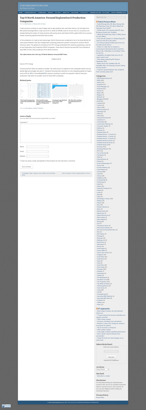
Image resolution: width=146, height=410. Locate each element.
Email (22, 151)
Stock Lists (84, 12)
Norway (99, 221)
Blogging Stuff (101, 99)
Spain (99, 261)
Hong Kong (100, 182)
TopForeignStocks (102, 286)
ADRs (98, 80)
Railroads (100, 238)
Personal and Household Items (106, 230)
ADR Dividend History (103, 78)
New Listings (101, 217)
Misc (98, 205)
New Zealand (101, 219)
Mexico (99, 203)
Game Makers (101, 169)
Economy (99, 147)
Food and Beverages (103, 163)
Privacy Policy (100, 397)
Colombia (100, 120)
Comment (35, 108)
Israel (99, 192)
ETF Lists (58, 12)
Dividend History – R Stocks (105, 138)
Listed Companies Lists (118, 12)
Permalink (40, 108)
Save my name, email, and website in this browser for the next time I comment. (48, 161)
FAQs (98, 157)
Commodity (100, 122)
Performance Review (103, 228)
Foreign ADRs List (30, 12)
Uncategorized (101, 294)
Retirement (100, 244)
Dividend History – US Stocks (99, 12)
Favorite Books (101, 159)
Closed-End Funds (102, 118)
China (98, 116)
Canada (99, 103)
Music (99, 209)
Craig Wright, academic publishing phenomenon (111, 332)
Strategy (99, 269)
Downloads (42, 12)
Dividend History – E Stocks (105, 136)
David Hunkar (28, 24)
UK (98, 292)
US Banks (100, 300)
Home (20, 12)
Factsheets (100, 155)
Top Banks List (101, 279)
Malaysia (99, 201)
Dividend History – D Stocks (105, 134)
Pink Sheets (100, 234)
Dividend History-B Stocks (105, 142)
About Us (66, 12)
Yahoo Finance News (107, 22)
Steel (98, 263)
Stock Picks (100, 265)
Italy (98, 194)
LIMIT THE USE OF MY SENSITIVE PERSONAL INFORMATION (81, 402)
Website (22, 156)
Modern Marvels (102, 207)
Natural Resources (102, 215)
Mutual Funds (101, 211)
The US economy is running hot (106, 327)
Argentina (100, 84)
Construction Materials (104, 124)
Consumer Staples (102, 126)
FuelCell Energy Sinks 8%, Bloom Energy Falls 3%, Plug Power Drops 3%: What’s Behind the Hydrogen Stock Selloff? (110, 26)
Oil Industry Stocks (102, 225)
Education (74, 12)
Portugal (99, 236)
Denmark (100, 130)
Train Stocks (101, 288)
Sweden (99, 271)
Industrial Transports (103, 188)
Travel (99, 290)
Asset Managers (102, 86)
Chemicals (100, 111)
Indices (50, 12)
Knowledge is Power (103, 199)
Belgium (99, 95)
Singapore (100, 255)
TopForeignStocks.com (34, 5)
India (98, 184)
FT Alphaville (104, 309)
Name (22, 147)
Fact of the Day (101, 153)
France (99, 165)
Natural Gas (100, 213)
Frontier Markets (102, 167)
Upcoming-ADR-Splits (103, 298)
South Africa (100, 257)
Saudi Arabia (101, 248)
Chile (98, 113)
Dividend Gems (101, 132)
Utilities (99, 302)
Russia (99, 246)
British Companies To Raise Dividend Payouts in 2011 (76, 173)
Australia (99, 89)
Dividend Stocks (102, 145)
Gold (98, 174)
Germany (99, 172)
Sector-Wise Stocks (103, 252)
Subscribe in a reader (103, 376)
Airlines (99, 82)
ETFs (98, 151)
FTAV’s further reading (104, 319)
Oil (98, 223)
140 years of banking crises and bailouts (109, 321)
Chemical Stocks (102, 109)
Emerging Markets (102, 149)
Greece (99, 176)
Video (99, 304)
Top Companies (29, 108)
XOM (44, 73)
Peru (98, 232)
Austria (99, 91)
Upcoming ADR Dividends (104, 296)
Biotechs (99, 97)
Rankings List (101, 240)
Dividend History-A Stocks (105, 140)
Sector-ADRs (101, 250)
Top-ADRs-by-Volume (103, 284)
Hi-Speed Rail (101, 180)
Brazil (98, 101)
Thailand (99, 275)
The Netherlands (102, 277)
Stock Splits (100, 267)
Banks (99, 93)
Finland (99, 161)
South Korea (101, 259)
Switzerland (100, 273)
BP (31, 73)
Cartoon (99, 105)
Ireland (99, 190)
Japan (99, 196)
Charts (99, 107)
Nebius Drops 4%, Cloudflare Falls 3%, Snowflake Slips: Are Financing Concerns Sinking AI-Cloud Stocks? (110, 65)
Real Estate (100, 242)
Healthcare (100, 178)
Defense (99, 128)
